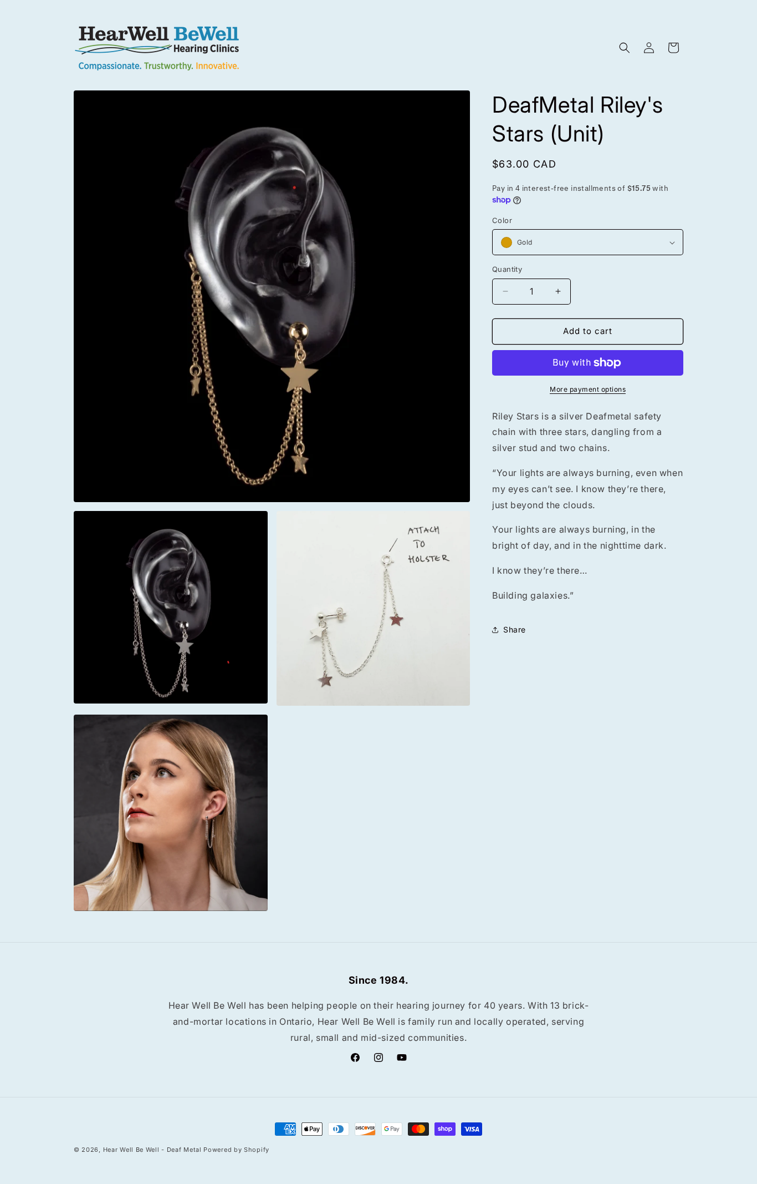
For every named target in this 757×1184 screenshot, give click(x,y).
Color (502, 220)
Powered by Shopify (236, 1149)
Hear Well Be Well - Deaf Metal (152, 1149)
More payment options (588, 389)
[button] (624, 48)
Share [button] (514, 629)
